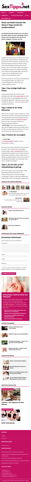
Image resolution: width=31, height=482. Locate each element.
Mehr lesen (6, 307)
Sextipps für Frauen (8, 355)
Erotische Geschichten (17, 15)
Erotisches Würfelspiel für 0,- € (9, 475)
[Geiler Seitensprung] (15, 414)
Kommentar (4, 243)
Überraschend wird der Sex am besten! (13, 318)
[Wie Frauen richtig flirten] (5, 227)
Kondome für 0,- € (7, 471)
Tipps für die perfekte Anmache (16, 210)
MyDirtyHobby (9, 141)
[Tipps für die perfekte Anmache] (5, 212)
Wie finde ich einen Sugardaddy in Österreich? (15, 313)
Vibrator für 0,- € (6, 470)
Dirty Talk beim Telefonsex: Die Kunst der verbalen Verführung (15, 460)
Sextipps (3, 12)
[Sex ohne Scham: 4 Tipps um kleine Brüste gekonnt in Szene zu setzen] (6, 378)
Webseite (4, 263)
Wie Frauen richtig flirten (14, 225)
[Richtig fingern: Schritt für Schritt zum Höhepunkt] (15, 291)
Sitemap (3, 435)
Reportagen (20, 12)
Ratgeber (11, 12)
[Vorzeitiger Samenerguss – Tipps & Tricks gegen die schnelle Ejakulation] (5, 343)
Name (3, 254)
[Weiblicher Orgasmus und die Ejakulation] (5, 335)
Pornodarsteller (5, 18)
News (26, 15)
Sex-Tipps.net (16, 480)
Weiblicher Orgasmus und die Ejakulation (18, 334)
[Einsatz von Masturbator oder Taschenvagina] (5, 328)
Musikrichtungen (22, 119)
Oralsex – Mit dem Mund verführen (18, 361)
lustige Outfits (20, 96)
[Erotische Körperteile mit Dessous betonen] (6, 368)
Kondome (17, 151)
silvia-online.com (5, 445)
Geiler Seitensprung (8, 423)
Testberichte (4, 15)
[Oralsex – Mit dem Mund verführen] (6, 362)
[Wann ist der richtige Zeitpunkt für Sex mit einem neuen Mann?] (6, 373)
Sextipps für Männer (8, 323)
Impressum (4, 438)
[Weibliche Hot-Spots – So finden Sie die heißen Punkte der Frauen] (5, 350)
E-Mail (3, 259)
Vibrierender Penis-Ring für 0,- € (10, 476)
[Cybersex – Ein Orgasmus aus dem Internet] (15, 394)
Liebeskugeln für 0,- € (7, 473)
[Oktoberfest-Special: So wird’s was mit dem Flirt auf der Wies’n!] (5, 220)
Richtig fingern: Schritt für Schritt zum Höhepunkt (13, 452)
